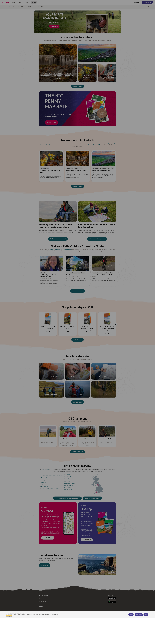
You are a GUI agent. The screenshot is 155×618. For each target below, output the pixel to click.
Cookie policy (9, 616)
